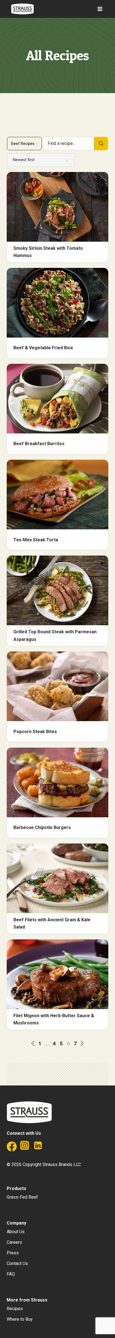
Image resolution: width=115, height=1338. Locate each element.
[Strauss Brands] (22, 8)
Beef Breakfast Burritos (38, 443)
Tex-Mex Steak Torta (35, 539)
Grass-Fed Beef (22, 1197)
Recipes (15, 1308)
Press (13, 1252)
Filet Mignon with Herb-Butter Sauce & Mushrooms (53, 1019)
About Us (16, 1231)
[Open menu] (100, 9)
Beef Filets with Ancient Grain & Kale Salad (51, 923)
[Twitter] (51, 1148)
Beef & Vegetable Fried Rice (43, 347)
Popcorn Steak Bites (35, 731)
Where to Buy (20, 1319)
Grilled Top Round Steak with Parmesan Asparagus (55, 635)
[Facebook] (11, 1148)
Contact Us (17, 1263)
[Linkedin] (37, 1148)
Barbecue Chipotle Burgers (42, 827)
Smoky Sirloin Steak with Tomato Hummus (48, 252)
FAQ (11, 1274)
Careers (14, 1242)
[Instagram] (24, 1148)
